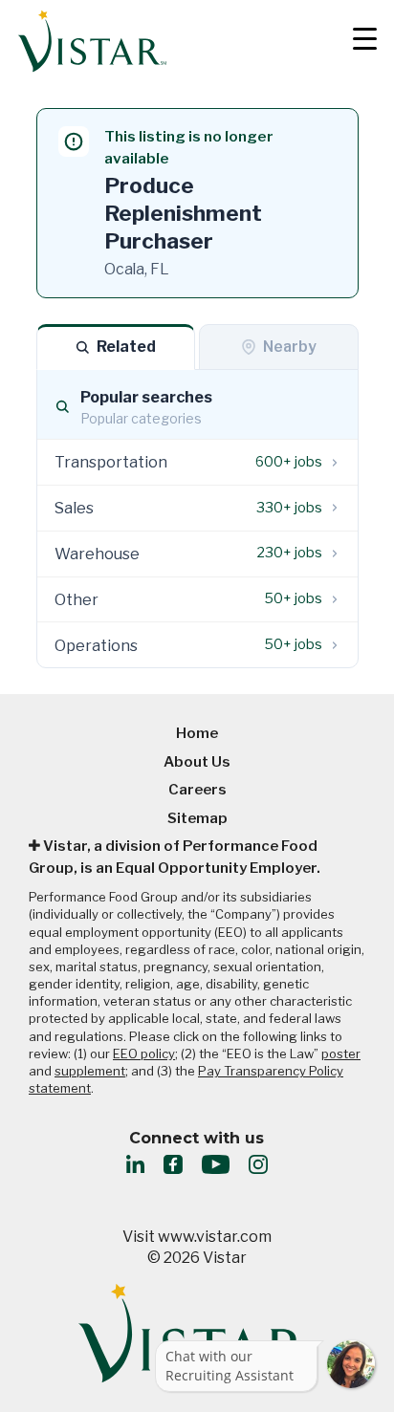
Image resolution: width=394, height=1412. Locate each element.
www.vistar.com (215, 1236)
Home (197, 733)
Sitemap (197, 818)
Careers (197, 789)
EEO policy (144, 1053)
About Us (197, 762)
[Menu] (358, 41)
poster (341, 1053)
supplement (90, 1070)
